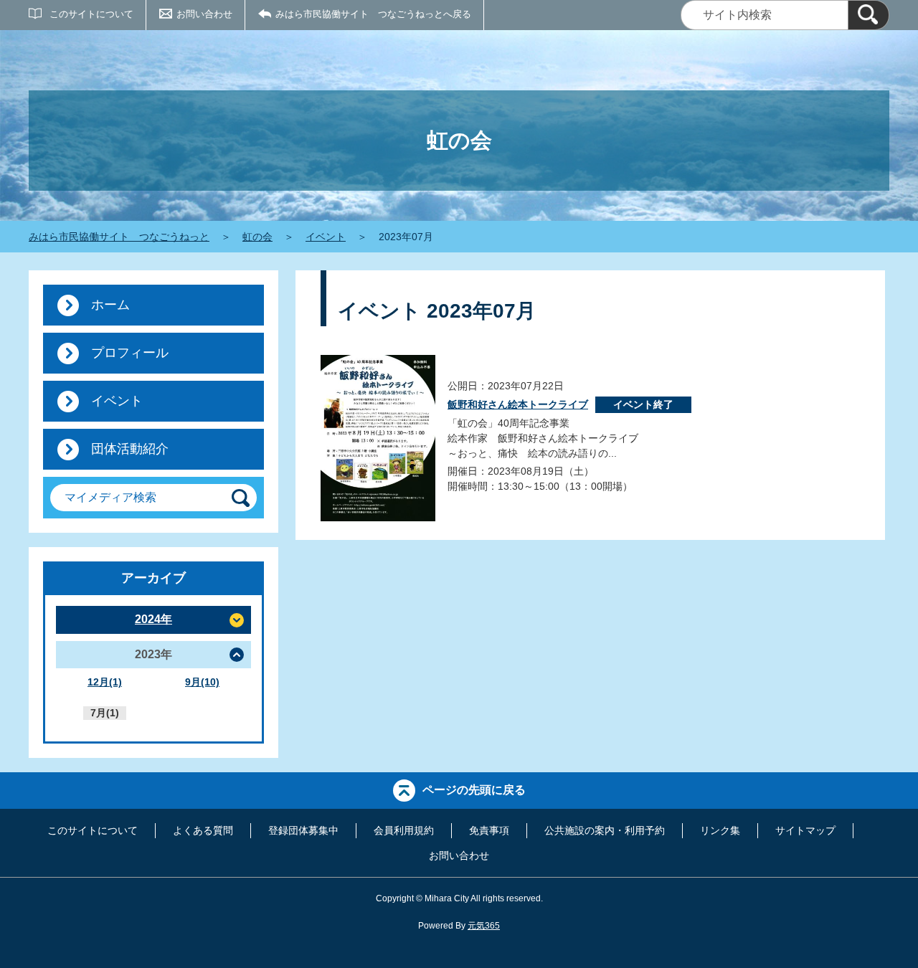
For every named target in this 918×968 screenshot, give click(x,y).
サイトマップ (805, 830)
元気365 (484, 926)
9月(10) (202, 682)
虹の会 (257, 236)
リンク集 (720, 830)
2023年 (153, 654)
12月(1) (104, 682)
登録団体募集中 (303, 830)
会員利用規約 (404, 830)
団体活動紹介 (130, 449)
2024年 (153, 619)
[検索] (868, 15)
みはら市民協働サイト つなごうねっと (119, 236)
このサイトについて (91, 14)
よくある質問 (203, 830)
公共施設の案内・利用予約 (604, 830)
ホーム (110, 305)
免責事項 (489, 830)
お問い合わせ (204, 14)
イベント (326, 236)
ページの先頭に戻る (474, 790)
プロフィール (130, 353)
